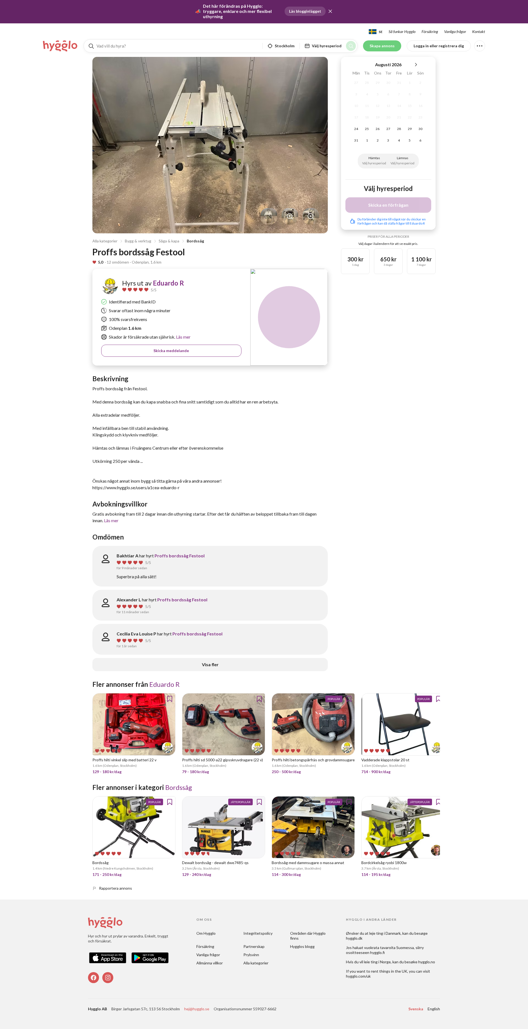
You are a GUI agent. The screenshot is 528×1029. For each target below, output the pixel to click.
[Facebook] (93, 977)
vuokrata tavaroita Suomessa (389, 947)
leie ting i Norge (377, 961)
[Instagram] (107, 977)
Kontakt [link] (478, 31)
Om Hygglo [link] (206, 933)
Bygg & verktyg (138, 241)
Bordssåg (195, 241)
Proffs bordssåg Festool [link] (180, 555)
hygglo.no (426, 961)
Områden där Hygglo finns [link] (308, 936)
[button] (330, 11)
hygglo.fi (377, 952)
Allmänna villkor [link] (209, 963)
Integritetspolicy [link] (258, 933)
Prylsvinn (251, 954)
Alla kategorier (104, 241)
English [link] (434, 1008)
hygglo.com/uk (358, 976)
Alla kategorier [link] (255, 963)
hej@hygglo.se (196, 1008)
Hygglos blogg (302, 946)
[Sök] (351, 46)
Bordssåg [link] (178, 787)
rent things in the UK (389, 971)
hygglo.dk (354, 938)
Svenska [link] (415, 1008)
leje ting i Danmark (385, 933)
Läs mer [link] (183, 336)
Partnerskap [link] (254, 946)
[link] (60, 45)
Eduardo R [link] (168, 283)
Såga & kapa (169, 241)
